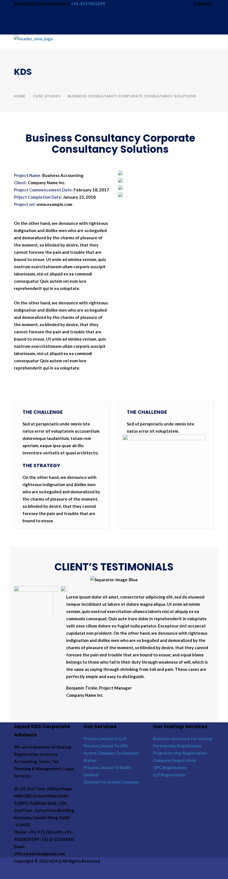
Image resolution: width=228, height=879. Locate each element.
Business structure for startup (182, 738)
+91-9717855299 (88, 3)
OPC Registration (170, 767)
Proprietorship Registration (180, 752)
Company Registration (174, 760)
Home (20, 96)
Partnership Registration (177, 745)
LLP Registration (169, 774)
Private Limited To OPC (105, 745)
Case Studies (47, 96)
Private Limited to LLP (104, 738)
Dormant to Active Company (111, 781)
